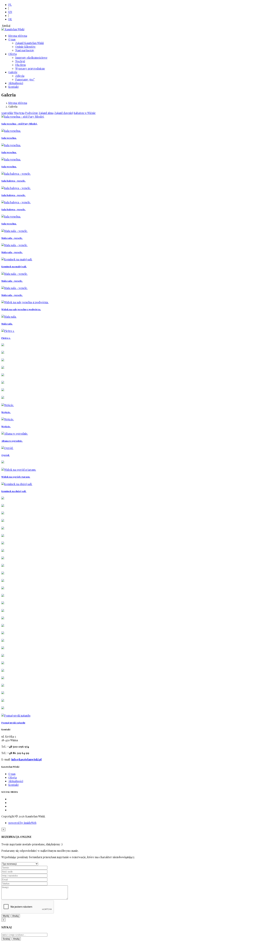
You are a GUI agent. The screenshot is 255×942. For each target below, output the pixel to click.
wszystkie (7, 113)
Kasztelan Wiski (14, 29)
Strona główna (17, 35)
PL (10, 4)
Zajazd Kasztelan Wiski (29, 43)
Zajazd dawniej (63, 113)
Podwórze (31, 113)
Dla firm (20, 65)
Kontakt (13, 86)
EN (10, 12)
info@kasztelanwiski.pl (26, 759)
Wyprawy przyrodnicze (30, 68)
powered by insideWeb (22, 823)
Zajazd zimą (46, 113)
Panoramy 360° (25, 79)
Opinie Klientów (25, 46)
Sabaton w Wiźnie (85, 113)
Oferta (12, 54)
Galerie (12, 72)
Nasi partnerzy (24, 50)
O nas (11, 39)
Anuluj (15, 916)
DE (10, 19)
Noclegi (20, 61)
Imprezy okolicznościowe (31, 57)
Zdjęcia (19, 76)
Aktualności (15, 83)
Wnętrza (19, 113)
